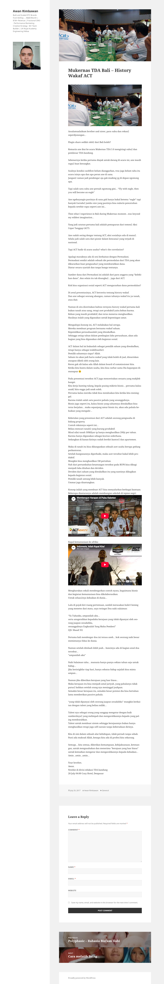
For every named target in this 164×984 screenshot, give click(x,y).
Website (72, 890)
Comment (74, 830)
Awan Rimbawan (25, 11)
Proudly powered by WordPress (81, 978)
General (105, 790)
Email (72, 878)
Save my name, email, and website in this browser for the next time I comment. (104, 902)
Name (71, 867)
